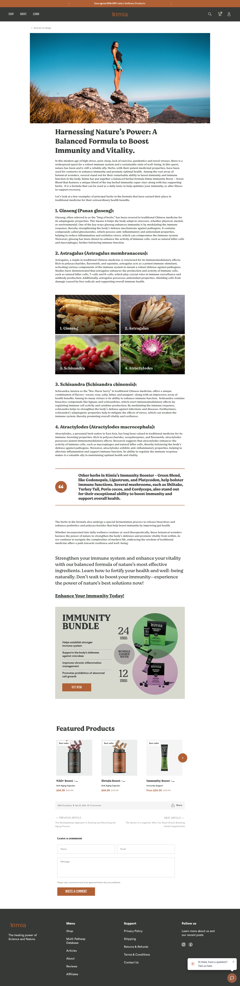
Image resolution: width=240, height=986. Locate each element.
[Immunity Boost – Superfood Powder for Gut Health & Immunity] (164, 758)
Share (179, 805)
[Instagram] (183, 944)
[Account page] (229, 14)
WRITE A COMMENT (76, 892)
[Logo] (120, 14)
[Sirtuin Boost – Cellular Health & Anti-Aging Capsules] (119, 758)
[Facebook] (190, 944)
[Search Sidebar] (210, 14)
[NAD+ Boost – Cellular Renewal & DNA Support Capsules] (74, 758)
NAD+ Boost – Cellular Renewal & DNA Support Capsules (69, 781)
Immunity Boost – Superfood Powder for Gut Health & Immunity (159, 781)
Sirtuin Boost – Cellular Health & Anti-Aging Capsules (113, 781)
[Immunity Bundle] (120, 653)
